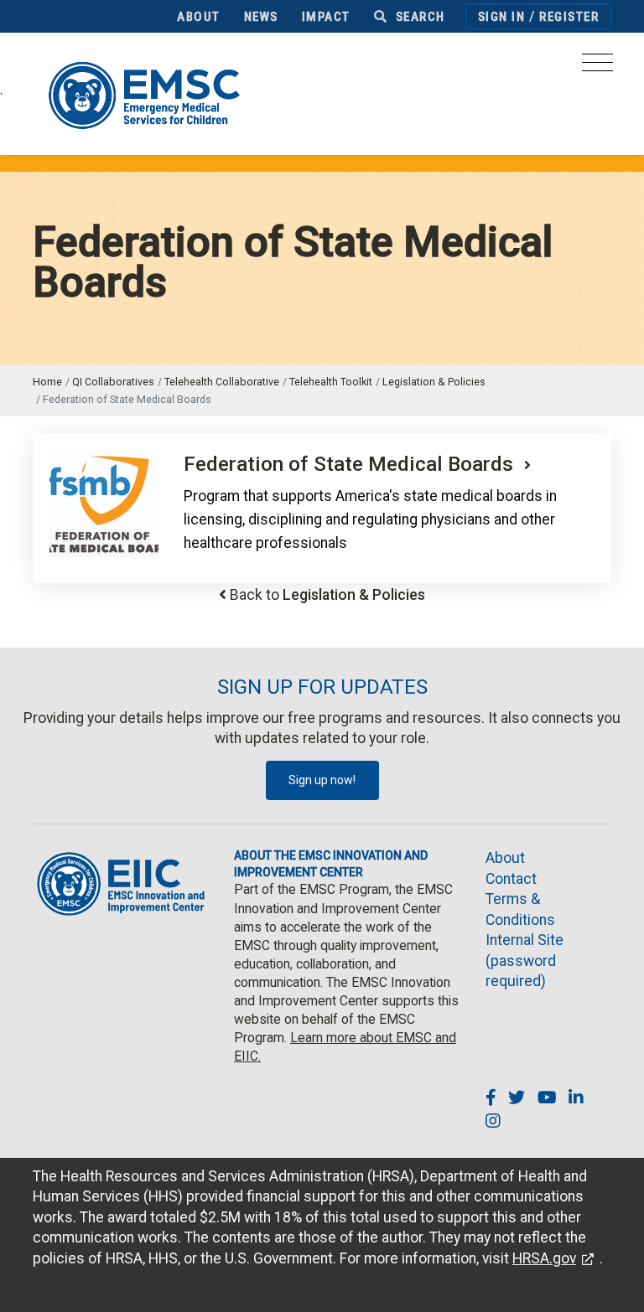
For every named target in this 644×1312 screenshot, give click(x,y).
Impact (326, 16)
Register (569, 16)
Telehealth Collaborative (221, 381)
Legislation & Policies (434, 381)
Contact (511, 878)
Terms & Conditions (520, 909)
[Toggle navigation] (597, 67)
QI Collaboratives (113, 381)
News (261, 16)
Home (47, 381)
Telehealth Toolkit (330, 381)
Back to (327, 594)
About (199, 16)
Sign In (502, 16)
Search (418, 16)
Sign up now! (322, 780)
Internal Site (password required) (525, 960)
